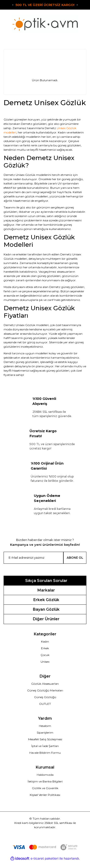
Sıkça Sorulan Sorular (46, 580)
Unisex (45, 661)
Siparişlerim (45, 732)
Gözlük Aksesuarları (45, 683)
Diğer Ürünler (46, 619)
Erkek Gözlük (46, 600)
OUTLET (45, 704)
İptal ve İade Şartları (45, 746)
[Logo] (45, 24)
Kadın (45, 641)
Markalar (46, 590)
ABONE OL (75, 557)
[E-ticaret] (44, 858)
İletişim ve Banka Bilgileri (45, 781)
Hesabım (45, 726)
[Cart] (72, 39)
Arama (17, 39)
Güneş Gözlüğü (45, 697)
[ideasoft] (20, 858)
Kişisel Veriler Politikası (45, 795)
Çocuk (45, 655)
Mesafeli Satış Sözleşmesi (45, 739)
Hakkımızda (45, 774)
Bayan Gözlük (46, 609)
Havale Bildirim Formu (45, 752)
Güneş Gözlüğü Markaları (45, 690)
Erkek (45, 648)
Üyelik (45, 39)
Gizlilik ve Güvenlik (45, 788)
